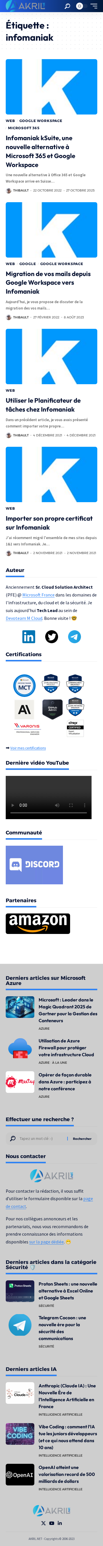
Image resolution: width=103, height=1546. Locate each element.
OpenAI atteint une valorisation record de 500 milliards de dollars (67, 1474)
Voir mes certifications (28, 748)
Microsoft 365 (24, 128)
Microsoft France (38, 595)
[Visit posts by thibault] (8, 191)
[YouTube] (52, 1523)
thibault (21, 190)
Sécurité (46, 1306)
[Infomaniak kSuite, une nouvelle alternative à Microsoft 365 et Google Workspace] (51, 87)
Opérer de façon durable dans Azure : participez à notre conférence (65, 1081)
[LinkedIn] (59, 1523)
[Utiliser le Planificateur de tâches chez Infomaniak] (51, 356)
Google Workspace (40, 121)
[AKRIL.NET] (25, 6)
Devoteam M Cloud (24, 618)
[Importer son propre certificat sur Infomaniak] (51, 474)
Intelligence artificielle (60, 1414)
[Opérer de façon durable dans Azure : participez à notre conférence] (20, 1082)
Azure (44, 1029)
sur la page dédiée (46, 1242)
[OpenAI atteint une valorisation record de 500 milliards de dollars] (20, 1474)
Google (27, 264)
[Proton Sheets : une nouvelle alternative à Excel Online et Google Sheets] (20, 1291)
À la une (59, 1063)
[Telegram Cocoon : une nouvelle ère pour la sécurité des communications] (20, 1325)
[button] (67, 6)
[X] (43, 1523)
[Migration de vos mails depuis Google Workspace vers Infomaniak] (51, 230)
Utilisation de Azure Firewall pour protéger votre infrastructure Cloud (66, 1047)
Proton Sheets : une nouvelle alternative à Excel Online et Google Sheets (68, 1291)
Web (10, 121)
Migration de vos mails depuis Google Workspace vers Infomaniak (48, 283)
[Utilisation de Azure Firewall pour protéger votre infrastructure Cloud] (20, 1048)
